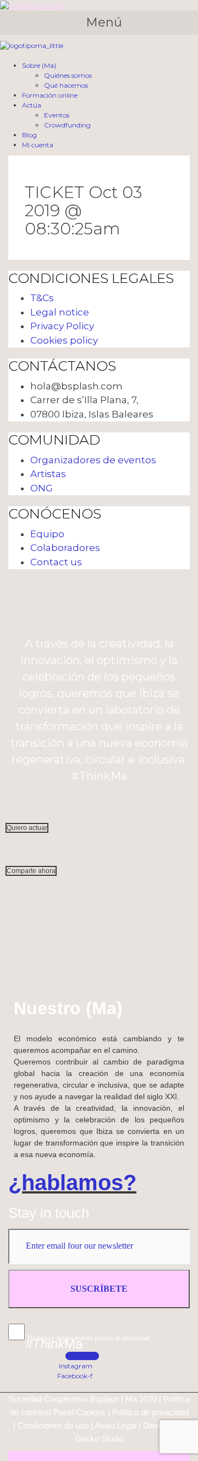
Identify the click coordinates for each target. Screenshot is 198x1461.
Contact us (56, 562)
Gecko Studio (99, 1438)
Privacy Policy (62, 325)
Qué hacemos (66, 85)
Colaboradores (65, 547)
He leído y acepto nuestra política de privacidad (89, 1338)
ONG (41, 488)
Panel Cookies (79, 1412)
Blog (29, 135)
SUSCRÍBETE (99, 1288)
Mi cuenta (37, 145)
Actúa (31, 105)
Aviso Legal (115, 1425)
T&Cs (42, 297)
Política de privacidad (150, 1412)
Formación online (50, 95)
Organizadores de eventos (93, 459)
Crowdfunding (67, 125)
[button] (99, 22)
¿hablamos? (72, 1182)
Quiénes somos (68, 75)
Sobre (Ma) (39, 65)
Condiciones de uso (53, 1425)
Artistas (48, 473)
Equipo (47, 533)
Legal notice (59, 312)
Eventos (56, 115)
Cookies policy (64, 340)
